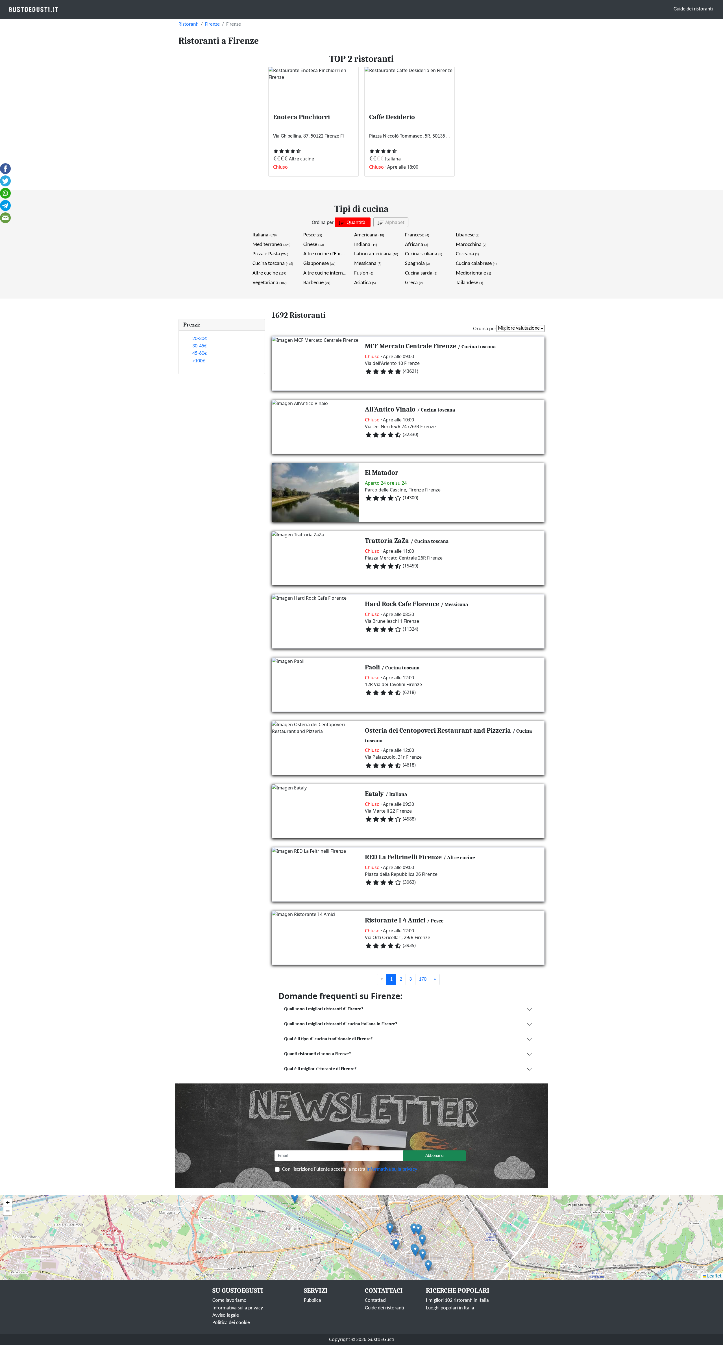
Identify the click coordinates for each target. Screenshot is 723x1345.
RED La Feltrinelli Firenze (403, 857)
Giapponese (319, 263)
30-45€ (199, 346)
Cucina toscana (272, 263)
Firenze (212, 24)
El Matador (381, 472)
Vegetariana (269, 283)
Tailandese (469, 283)
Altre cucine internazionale (335, 273)
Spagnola (417, 263)
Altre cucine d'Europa (329, 254)
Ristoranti (188, 24)
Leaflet (714, 1276)
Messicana (368, 263)
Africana (416, 244)
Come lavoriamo (229, 1300)
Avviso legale (225, 1315)
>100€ (198, 361)
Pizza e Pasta (270, 254)
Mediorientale (473, 273)
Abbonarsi (434, 1156)
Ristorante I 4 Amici (395, 920)
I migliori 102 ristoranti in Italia (457, 1300)
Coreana (467, 254)
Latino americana (376, 254)
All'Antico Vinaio (390, 409)
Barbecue (316, 283)
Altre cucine (269, 273)
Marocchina (471, 244)
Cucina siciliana (423, 254)
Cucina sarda (421, 273)
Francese (417, 235)
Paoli (372, 667)
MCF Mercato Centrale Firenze (410, 346)
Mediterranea (271, 244)
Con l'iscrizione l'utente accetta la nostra (349, 1169)
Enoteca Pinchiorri (301, 117)
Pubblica (312, 1300)
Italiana (264, 235)
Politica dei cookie (231, 1322)
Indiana (365, 244)
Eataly (374, 794)
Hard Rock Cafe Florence (402, 604)
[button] (413, 1229)
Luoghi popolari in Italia (450, 1308)
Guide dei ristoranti (693, 9)
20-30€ (199, 338)
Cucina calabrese (476, 263)
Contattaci (375, 1300)
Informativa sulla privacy (392, 1169)
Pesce (312, 235)
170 (422, 979)
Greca (414, 283)
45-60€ (199, 353)
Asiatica (365, 283)
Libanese (468, 235)
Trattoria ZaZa (387, 541)
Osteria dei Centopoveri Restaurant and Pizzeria (438, 730)
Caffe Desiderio (392, 117)
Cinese (313, 244)
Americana (369, 235)
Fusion (363, 273)
